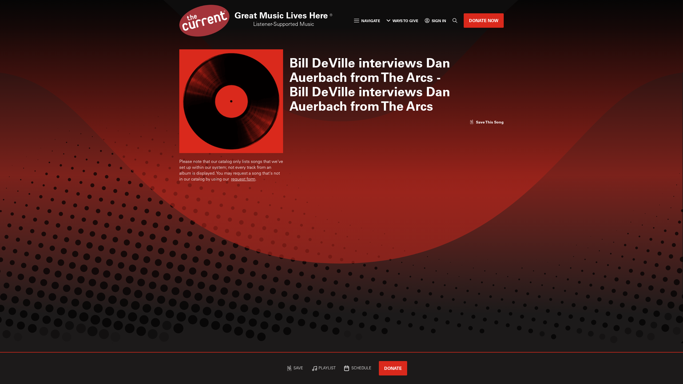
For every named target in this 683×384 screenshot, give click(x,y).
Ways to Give (405, 20)
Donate (393, 368)
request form (243, 179)
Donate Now (483, 20)
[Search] (454, 20)
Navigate (370, 20)
